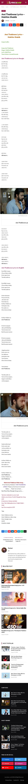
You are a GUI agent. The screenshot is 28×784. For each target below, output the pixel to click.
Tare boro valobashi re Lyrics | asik (10, 495)
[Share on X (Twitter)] (7, 24)
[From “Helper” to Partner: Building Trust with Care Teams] (5, 746)
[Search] (26, 2)
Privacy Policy (9, 780)
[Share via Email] (21, 24)
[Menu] (2, 2)
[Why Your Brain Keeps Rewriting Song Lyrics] (6, 658)
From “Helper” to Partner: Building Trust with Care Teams (17, 746)
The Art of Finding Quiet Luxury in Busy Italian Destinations (17, 666)
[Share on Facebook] (3, 24)
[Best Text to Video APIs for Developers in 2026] (6, 675)
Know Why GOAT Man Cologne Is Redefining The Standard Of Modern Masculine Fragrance (19, 711)
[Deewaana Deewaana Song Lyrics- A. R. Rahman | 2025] (14, 576)
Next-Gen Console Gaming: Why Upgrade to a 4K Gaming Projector (18, 702)
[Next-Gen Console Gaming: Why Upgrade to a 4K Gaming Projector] (5, 703)
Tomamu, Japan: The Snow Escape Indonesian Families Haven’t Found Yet (18, 648)
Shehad (7, 20)
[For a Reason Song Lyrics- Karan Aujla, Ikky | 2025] (14, 599)
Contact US (16, 780)
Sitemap (22, 780)
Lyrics (3, 10)
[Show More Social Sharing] (25, 24)
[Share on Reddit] (18, 24)
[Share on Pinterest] (10, 24)
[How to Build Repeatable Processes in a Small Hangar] (5, 738)
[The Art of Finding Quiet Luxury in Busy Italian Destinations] (6, 666)
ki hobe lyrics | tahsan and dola (9, 501)
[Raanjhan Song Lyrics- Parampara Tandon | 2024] (14, 621)
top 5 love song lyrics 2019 (8, 507)
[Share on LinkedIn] (14, 24)
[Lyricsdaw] (14, 2)
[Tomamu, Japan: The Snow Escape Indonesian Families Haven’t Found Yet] (6, 649)
